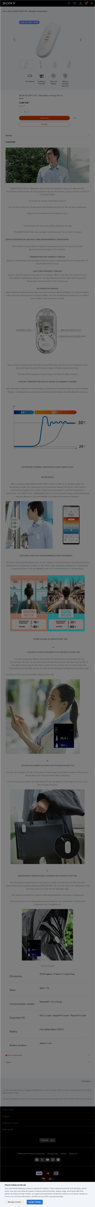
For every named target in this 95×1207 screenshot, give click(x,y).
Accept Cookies (35, 1202)
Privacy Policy (10, 1196)
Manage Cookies (14, 1202)
